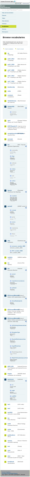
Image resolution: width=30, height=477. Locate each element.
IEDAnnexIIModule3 (12, 309)
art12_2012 (11, 59)
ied (8, 268)
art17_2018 (11, 81)
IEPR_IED (11, 366)
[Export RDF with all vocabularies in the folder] (25, 108)
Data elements (5, 21)
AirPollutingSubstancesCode (14, 325)
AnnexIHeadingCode (14, 301)
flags (13, 156)
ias (8, 263)
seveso (10, 440)
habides (10, 257)
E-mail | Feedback (6, 472)
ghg (9, 240)
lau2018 (10, 412)
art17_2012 (11, 75)
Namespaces (5, 31)
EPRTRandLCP (12, 126)
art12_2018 (11, 64)
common (10, 95)
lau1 (9, 404)
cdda (9, 91)
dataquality (11, 106)
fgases (10, 190)
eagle (13, 390)
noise (9, 429)
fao (9, 144)
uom (9, 450)
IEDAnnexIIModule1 (12, 295)
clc (12, 384)
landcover (11, 379)
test (9, 446)
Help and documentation (7, 12)
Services (4, 29)
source (13, 222)
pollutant (14, 287)
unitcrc (13, 180)
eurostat (10, 139)
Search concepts (20, 48)
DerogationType (14, 332)
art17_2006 (11, 70)
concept (14, 210)
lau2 (9, 408)
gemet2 (10, 206)
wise (9, 456)
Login (18, 3)
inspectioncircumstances (14, 281)
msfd (9, 423)
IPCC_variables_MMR (14, 250)
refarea (13, 169)
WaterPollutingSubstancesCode (14, 357)
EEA (8, 1)
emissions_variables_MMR (14, 246)
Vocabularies (5, 26)
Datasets (4, 15)
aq (8, 53)
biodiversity (11, 87)
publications (11, 435)
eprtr (9, 120)
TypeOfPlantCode (14, 346)
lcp (8, 418)
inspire (10, 373)
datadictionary (12, 101)
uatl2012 (14, 396)
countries (14, 195)
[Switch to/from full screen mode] (20, 3)
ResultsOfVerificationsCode (14, 339)
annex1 (14, 274)
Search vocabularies (9, 48)
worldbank (11, 461)
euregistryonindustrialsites (12, 133)
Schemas (4, 23)
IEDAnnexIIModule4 (12, 318)
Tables (3, 18)
